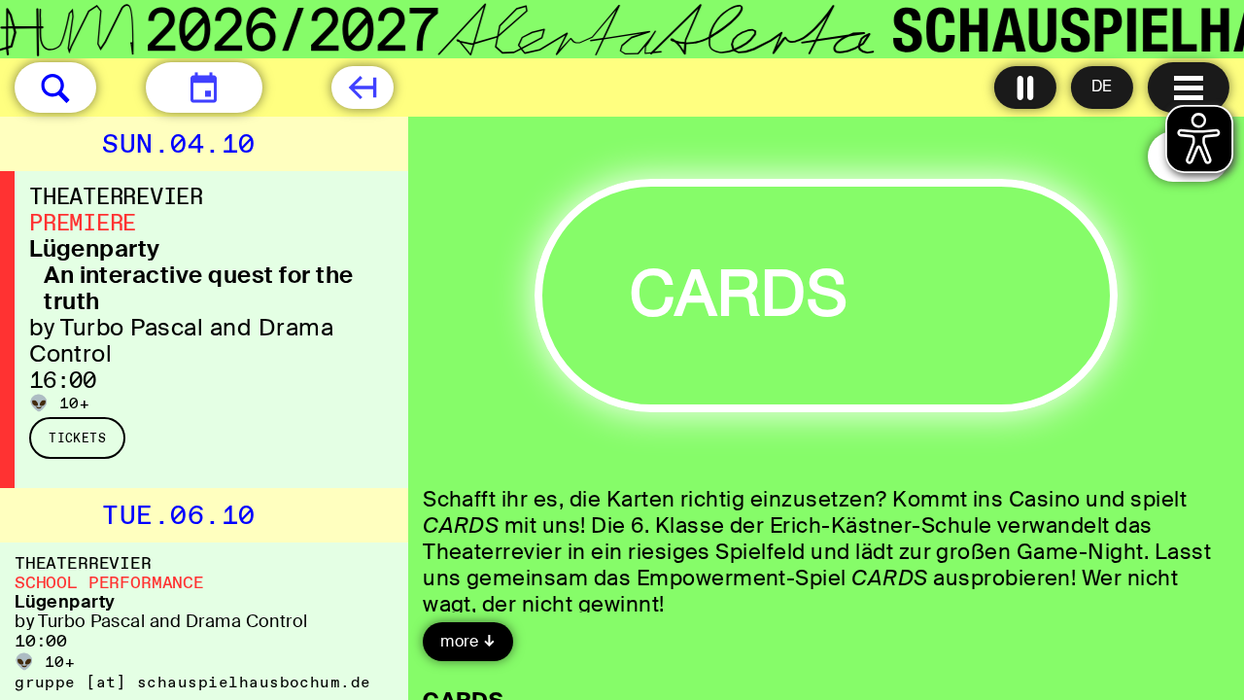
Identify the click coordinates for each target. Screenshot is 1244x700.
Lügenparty (94, 248)
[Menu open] (1188, 87)
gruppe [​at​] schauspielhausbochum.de (193, 682)
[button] (55, 87)
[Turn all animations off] (1025, 87)
